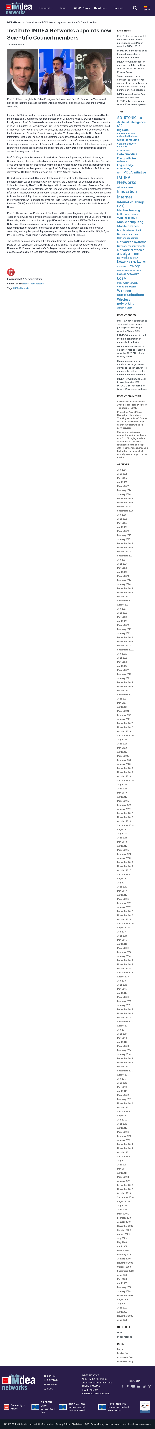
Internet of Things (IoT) (131, 204)
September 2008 (125, 1271)
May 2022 (122, 662)
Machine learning (128, 210)
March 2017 (123, 899)
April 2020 (122, 752)
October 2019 (124, 776)
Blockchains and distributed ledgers (127, 134)
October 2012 (124, 1107)
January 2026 (123, 494)
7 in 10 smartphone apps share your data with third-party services (130, 424)
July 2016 (122, 932)
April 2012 (122, 1128)
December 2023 (125, 588)
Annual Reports (91, 1386)
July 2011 (122, 1160)
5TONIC (130, 118)
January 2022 (123, 678)
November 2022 (125, 641)
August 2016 (123, 927)
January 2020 (123, 764)
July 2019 (122, 784)
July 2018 (122, 833)
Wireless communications (130, 293)
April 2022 (122, 666)
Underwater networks (128, 283)
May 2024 (122, 568)
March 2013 (123, 1095)
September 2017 (125, 874)
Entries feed (123, 1353)
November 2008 (125, 1263)
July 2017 (122, 882)
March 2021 (123, 711)
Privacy (134, 266)
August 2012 (123, 1115)
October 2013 (124, 1066)
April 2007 (122, 1312)
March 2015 (123, 997)
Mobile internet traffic (130, 230)
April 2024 (122, 572)
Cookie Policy (97, 1424)
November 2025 (125, 502)
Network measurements (131, 246)
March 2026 (123, 486)
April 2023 (122, 621)
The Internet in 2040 (127, 408)
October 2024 (124, 551)
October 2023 (124, 596)
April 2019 (122, 797)
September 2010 (125, 1197)
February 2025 (124, 535)
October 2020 (124, 731)
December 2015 (125, 960)
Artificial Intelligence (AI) (131, 124)
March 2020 (123, 756)
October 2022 (124, 645)
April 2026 (122, 482)
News (28, 22)
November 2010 (125, 1189)
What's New (82, 8)
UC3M (122, 279)
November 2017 (125, 866)
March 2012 (123, 1132)
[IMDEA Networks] (19, 8)
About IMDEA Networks (94, 1379)
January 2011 (123, 1181)
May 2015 (122, 989)
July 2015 (122, 981)
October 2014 (124, 1017)
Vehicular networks (126, 287)
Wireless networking (125, 301)
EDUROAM (52, 1384)
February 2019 (124, 805)
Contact (51, 1376)
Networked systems (131, 242)
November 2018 (125, 817)
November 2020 (125, 727)
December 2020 (125, 723)
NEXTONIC (122, 267)
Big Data (123, 130)
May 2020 (122, 748)
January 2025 (123, 539)
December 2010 (125, 1185)
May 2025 (122, 523)
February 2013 (124, 1099)
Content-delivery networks (126, 145)
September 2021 (125, 694)
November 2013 (125, 1062)
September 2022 (125, 649)
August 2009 (123, 1234)
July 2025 (122, 515)
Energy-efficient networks (127, 160)
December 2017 (125, 862)
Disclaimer (77, 1424)
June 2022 (122, 658)
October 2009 (124, 1230)
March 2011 (123, 1177)
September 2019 (125, 780)
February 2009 (124, 1254)
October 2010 (124, 1193)
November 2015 (125, 964)
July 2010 (122, 1205)
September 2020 (125, 735)
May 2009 (122, 1242)
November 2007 (125, 1295)
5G (119, 118)
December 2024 (125, 543)
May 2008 (122, 1279)
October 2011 (124, 1152)
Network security (127, 257)
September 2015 (125, 972)
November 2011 (125, 1148)
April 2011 (122, 1173)
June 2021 (122, 699)
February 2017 (124, 903)
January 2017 (123, 907)
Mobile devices (128, 226)
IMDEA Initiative (134, 172)
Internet (124, 197)
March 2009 (123, 1250)
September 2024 (125, 555)
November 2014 (125, 1013)
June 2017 (122, 887)
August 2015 (123, 976)
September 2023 (125, 600)
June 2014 (122, 1034)
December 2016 (125, 911)
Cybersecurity (123, 150)
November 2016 (125, 915)
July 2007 (122, 1303)
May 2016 (122, 940)
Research (46, 8)
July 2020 (122, 739)
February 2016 (124, 952)
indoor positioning (125, 187)
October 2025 (124, 506)
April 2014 (122, 1042)
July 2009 (122, 1238)
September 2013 (125, 1070)
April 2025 (122, 527)
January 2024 (123, 584)
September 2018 (125, 825)
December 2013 (125, 1058)
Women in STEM (124, 308)
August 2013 (123, 1075)
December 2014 (125, 1009)
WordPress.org (125, 1361)
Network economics (127, 238)
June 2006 (122, 1320)
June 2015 (122, 985)
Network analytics (127, 234)
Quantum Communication (129, 270)
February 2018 (124, 854)
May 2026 (122, 478)
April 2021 (122, 707)
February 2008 (124, 1287)
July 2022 (122, 654)
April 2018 (122, 846)
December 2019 (125, 768)
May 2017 (122, 891)
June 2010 (122, 1209)
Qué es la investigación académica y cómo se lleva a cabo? (131, 435)
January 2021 (123, 719)
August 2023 (123, 605)
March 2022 (123, 670)
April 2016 (122, 944)
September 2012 (125, 1111)
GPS (118, 173)
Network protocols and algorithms (130, 251)
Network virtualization (131, 261)
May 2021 (122, 703)
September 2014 (125, 1021)
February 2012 (124, 1136)
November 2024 (125, 547)
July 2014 (122, 1030)
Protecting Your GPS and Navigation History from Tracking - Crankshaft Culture (132, 415)
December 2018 (125, 813)
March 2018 (123, 850)
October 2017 (124, 870)
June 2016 (122, 936)
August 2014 (123, 1026)
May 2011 (122, 1169)
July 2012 (122, 1120)
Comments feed (125, 1357)
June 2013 (122, 1083)
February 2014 (124, 1050)
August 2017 (123, 878)
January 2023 (123, 633)
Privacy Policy (63, 1424)
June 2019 (122, 788)
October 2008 (124, 1267)
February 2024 (124, 580)
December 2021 (125, 682)
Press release (37, 283)
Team (64, 8)
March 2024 (123, 576)
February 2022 (124, 674)
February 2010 (124, 1218)
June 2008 (122, 1275)
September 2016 (125, 923)
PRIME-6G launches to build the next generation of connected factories (132, 54)
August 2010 (123, 1201)
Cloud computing (128, 140)
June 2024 (122, 564)
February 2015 (124, 1001)
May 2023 (122, 617)
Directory (52, 1380)
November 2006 (125, 1316)
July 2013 (122, 1079)
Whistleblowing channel (96, 1393)
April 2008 (122, 1283)
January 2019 (123, 809)
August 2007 (123, 1299)
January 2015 (123, 1005)
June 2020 (122, 744)
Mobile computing (130, 222)
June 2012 (122, 1124)
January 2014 (123, 1054)
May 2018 (122, 842)
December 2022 (125, 637)
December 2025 (125, 498)
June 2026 (122, 474)
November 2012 (125, 1103)
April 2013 (122, 1091)
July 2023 (122, 609)
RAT (87, 1424)
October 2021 (124, 690)
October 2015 (124, 968)
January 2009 (123, 1258)
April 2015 (122, 993)
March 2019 (123, 801)
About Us (100, 8)
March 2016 (123, 948)
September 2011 (125, 1156)
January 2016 (123, 956)
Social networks (128, 274)
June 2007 (122, 1308)
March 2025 (123, 531)
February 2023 (124, 629)
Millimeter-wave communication (127, 216)
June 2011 (122, 1164)
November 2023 (125, 592)
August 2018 (123, 829)
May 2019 (122, 793)
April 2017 (122, 895)
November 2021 (125, 686)
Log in (120, 1349)
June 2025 (122, 519)
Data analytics (127, 154)
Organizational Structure (97, 1382)
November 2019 (125, 772)
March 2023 (123, 625)
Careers (118, 8)
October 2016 (124, 919)
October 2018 (124, 821)
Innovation (127, 191)
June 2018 (122, 838)
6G (140, 118)
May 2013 (122, 1087)
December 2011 (125, 1144)
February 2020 (124, 760)
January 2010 (123, 1222)
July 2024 (122, 560)
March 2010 (123, 1214)
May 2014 (122, 1038)
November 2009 (125, 1226)
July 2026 (122, 470)
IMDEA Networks (21, 288)
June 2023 (122, 613)
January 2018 (123, 858)
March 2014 (123, 1046)
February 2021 (124, 715)
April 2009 (122, 1246)
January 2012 (123, 1140)
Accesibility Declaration (42, 1424)
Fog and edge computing (125, 167)
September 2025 (125, 511)
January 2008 (123, 1291)
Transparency (90, 1390)
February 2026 (124, 490)
